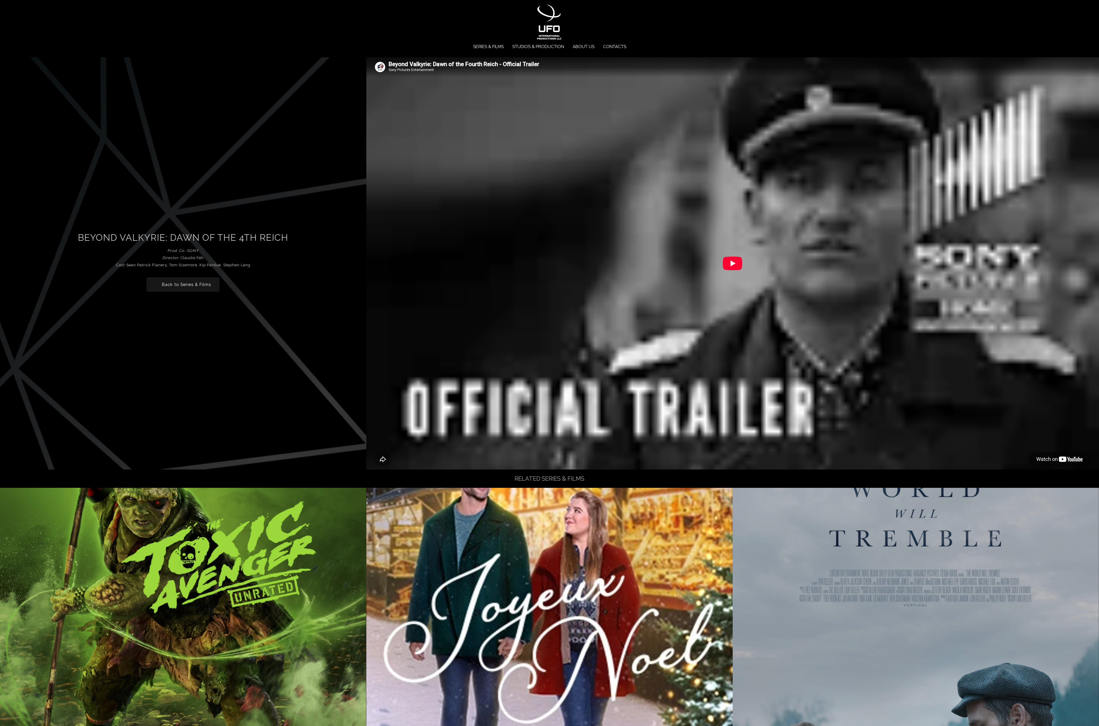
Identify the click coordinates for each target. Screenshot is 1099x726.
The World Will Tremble (915, 607)
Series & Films (488, 46)
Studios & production (538, 46)
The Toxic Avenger (183, 607)
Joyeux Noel (549, 607)
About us (583, 46)
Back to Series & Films (186, 284)
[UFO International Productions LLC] (549, 22)
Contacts (614, 46)
